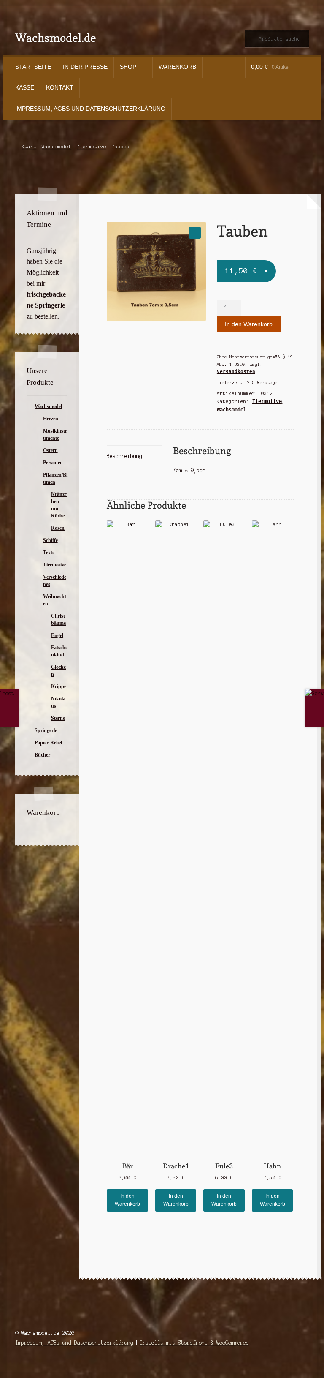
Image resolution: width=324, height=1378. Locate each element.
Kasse (24, 87)
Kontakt (59, 87)
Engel (57, 635)
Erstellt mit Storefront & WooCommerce (194, 1342)
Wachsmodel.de (55, 37)
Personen (53, 463)
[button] (194, 232)
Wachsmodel (56, 146)
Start (29, 146)
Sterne (58, 718)
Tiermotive (91, 146)
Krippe (58, 686)
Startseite (33, 67)
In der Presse (85, 67)
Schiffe (50, 540)
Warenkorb (177, 67)
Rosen (58, 528)
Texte (48, 553)
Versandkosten (236, 371)
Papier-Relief (48, 743)
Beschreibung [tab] (124, 456)
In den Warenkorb (249, 324)
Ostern (50, 450)
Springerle (46, 730)
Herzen (50, 419)
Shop (128, 67)
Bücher (42, 755)
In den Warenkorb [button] (127, 1200)
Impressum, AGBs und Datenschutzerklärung (90, 109)
